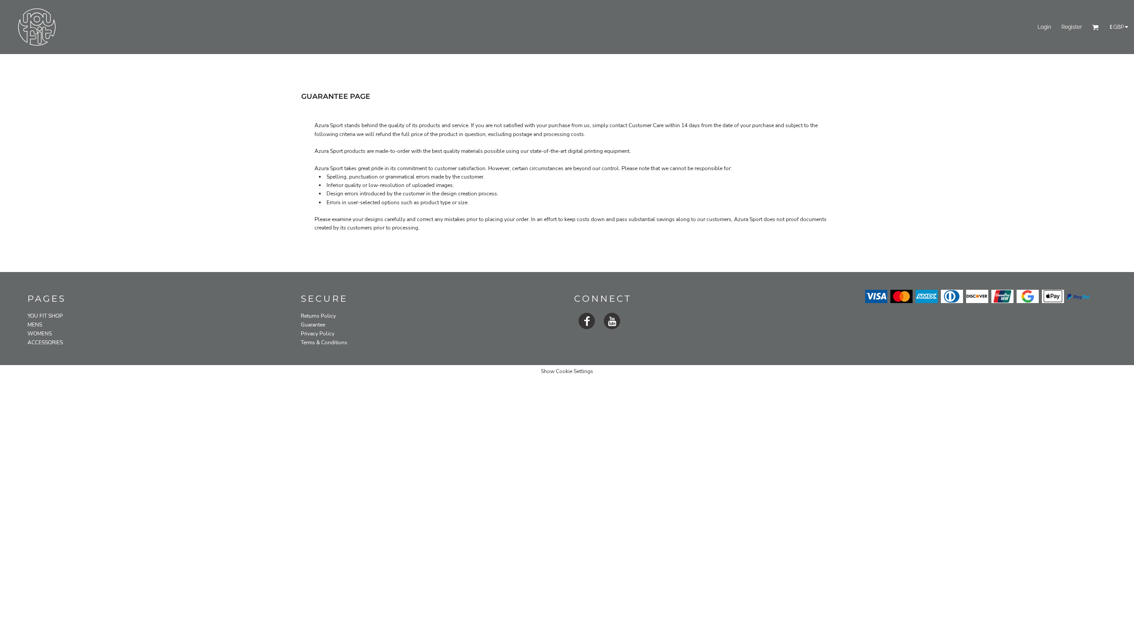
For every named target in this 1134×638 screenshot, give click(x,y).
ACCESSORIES (45, 342)
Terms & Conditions (324, 342)
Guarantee (313, 324)
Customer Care (646, 125)
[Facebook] (587, 321)
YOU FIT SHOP (45, 315)
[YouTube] (612, 321)
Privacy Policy (317, 333)
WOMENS (39, 333)
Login (1044, 27)
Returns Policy (318, 315)
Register (1071, 27)
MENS (34, 324)
